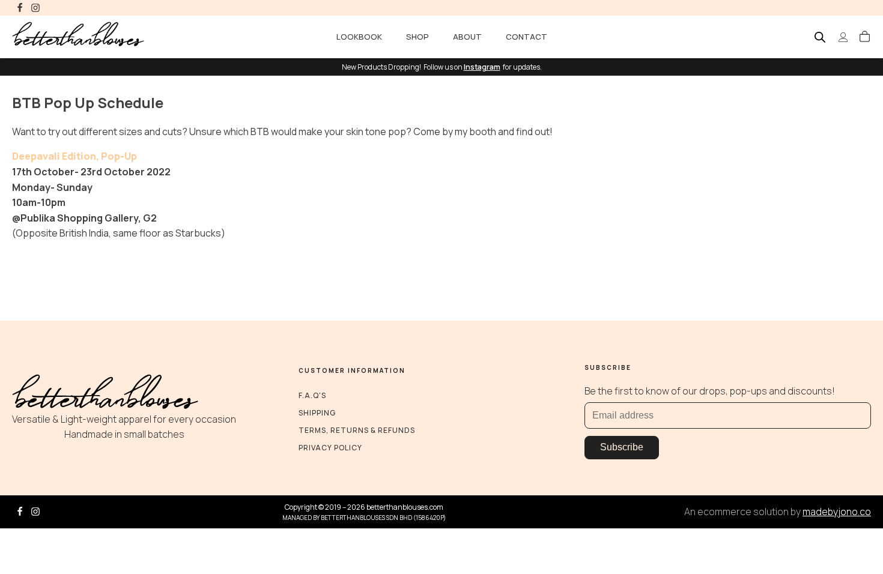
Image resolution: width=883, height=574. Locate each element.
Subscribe (621, 447)
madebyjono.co (837, 511)
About (467, 36)
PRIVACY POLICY (330, 448)
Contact (526, 36)
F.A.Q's (312, 395)
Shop (417, 36)
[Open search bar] (820, 37)
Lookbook (359, 36)
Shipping (317, 413)
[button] (864, 37)
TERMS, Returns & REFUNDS (357, 430)
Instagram (482, 67)
